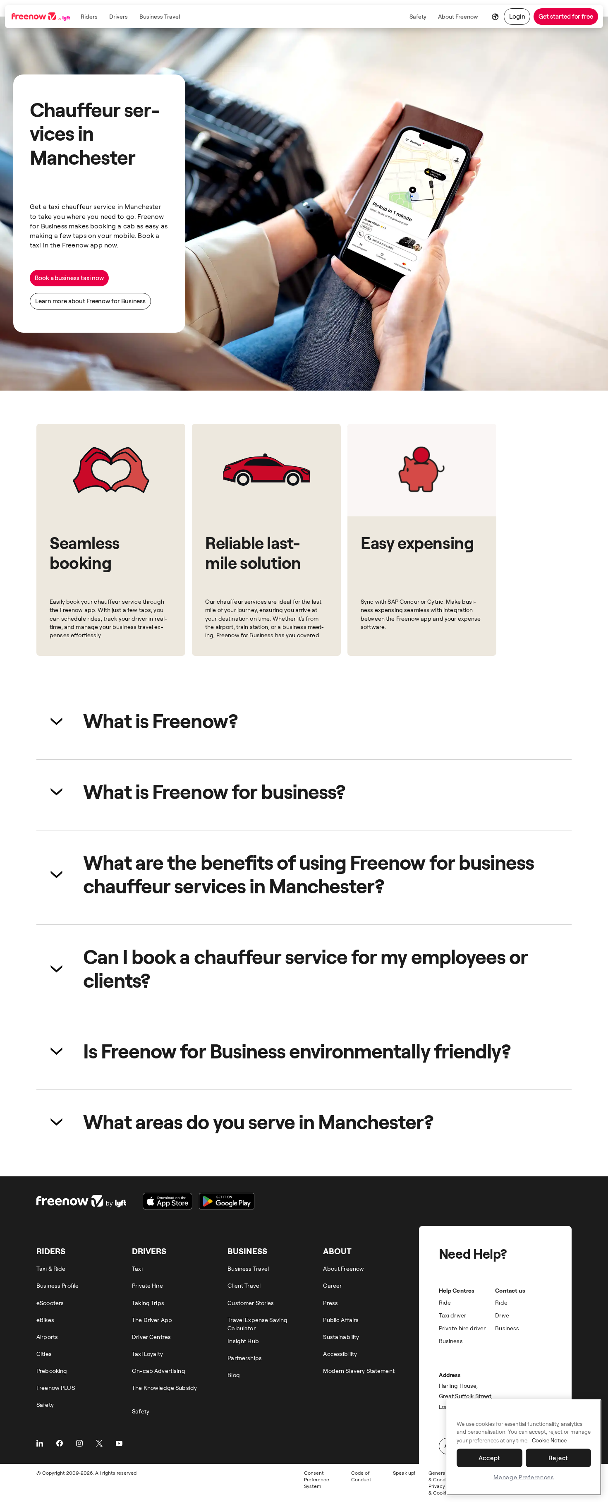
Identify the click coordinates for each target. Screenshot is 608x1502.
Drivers (118, 16)
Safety (417, 16)
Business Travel (159, 16)
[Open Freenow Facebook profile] (59, 1443)
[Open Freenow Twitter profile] (99, 1443)
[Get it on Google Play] (226, 1201)
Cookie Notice (549, 1440)
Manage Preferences (523, 1476)
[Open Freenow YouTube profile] (119, 1443)
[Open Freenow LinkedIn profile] (39, 1443)
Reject (558, 1458)
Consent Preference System (316, 1479)
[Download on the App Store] (167, 1201)
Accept (490, 1458)
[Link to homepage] (42, 16)
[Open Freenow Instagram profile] (79, 1443)
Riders (89, 16)
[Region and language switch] (495, 17)
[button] (304, 721)
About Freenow (458, 16)
